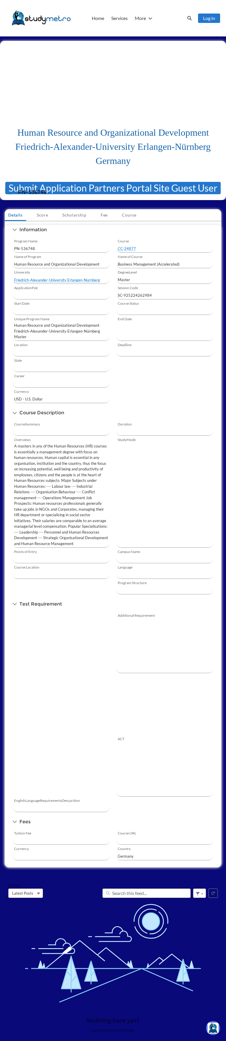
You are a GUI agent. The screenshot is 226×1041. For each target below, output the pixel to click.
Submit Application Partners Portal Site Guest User (113, 188)
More (140, 18)
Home (98, 18)
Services (119, 18)
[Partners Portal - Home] (41, 18)
